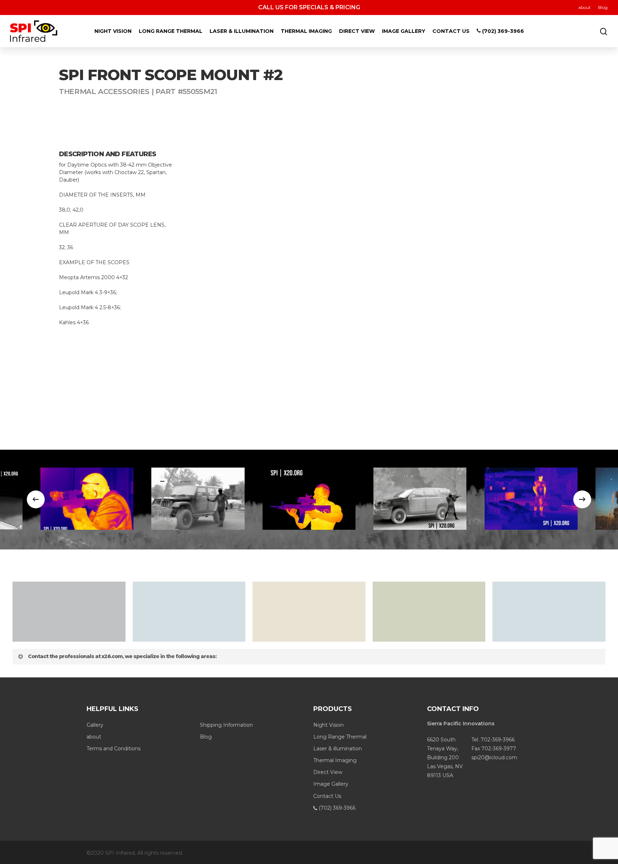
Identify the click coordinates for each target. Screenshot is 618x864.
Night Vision (113, 31)
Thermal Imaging (306, 31)
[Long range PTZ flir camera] (198, 498)
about (584, 7)
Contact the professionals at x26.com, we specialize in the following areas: (122, 656)
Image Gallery (403, 31)
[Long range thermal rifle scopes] (86, 498)
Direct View (357, 31)
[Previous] (36, 499)
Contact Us (451, 31)
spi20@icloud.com (494, 757)
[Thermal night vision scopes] (309, 498)
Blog (603, 7)
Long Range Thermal (170, 31)
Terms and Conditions (114, 748)
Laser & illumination (242, 31)
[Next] (582, 499)
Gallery (95, 725)
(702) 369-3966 (502, 31)
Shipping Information (226, 725)
